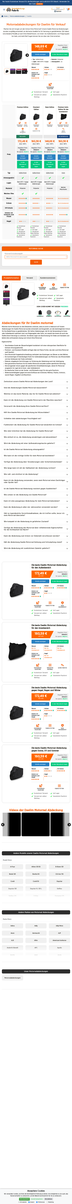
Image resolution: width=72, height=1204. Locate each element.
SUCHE (36, 262)
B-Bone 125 (59, 867)
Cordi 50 (36, 881)
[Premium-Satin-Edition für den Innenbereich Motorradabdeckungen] (63, 116)
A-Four (12, 867)
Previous (3, 825)
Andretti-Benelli (12, 948)
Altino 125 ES (36, 867)
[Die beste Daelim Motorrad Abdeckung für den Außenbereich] (16, 590)
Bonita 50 (36, 874)
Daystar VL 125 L (36, 888)
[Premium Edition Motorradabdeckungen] (23, 116)
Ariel (36, 955)
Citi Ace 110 (59, 874)
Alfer (36, 940)
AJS (12, 940)
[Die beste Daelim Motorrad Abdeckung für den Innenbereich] (16, 651)
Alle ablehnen (48, 1199)
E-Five (36, 896)
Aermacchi (36, 933)
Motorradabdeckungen (17, 16)
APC (36, 948)
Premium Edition (22, 107)
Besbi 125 (12, 874)
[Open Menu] (4, 9)
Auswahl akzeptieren (37, 1199)
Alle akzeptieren (24, 1199)
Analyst (32, 1202)
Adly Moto (59, 926)
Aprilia (12, 955)
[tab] (11, 278)
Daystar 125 (12, 888)
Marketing (51, 1202)
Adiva (12, 926)
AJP (59, 933)
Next (27, 55)
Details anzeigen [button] (40, 54)
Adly (36, 926)
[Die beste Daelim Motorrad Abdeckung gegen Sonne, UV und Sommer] (16, 773)
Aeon (12, 933)
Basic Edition (49, 107)
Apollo (59, 948)
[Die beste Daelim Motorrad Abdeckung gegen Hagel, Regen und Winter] (16, 712)
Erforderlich (23, 1202)
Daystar (59, 881)
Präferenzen (41, 1202)
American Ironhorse (59, 940)
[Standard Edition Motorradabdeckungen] (36, 116)
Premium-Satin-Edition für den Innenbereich (63, 109)
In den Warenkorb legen (59, 54)
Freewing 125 (59, 896)
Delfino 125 (12, 896)
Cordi (12, 881)
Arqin (59, 955)
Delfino (59, 888)
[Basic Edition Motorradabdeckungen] (50, 116)
